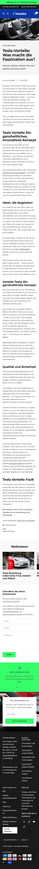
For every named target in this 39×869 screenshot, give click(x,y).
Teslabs (19, 383)
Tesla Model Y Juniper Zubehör (27, 751)
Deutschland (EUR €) (10, 840)
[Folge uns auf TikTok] (24, 826)
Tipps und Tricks (9, 45)
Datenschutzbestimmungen (12, 615)
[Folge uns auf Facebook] (24, 821)
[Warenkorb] (35, 14)
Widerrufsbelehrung (10, 817)
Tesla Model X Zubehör (27, 779)
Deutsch (24, 840)
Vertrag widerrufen (8, 830)
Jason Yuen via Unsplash (26, 521)
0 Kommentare (10, 525)
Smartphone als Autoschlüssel (14, 173)
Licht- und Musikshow (22, 249)
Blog (12, 773)
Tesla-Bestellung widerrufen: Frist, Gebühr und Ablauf (17, 576)
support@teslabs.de (10, 755)
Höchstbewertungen (16, 464)
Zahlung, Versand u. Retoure (10, 823)
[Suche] (8, 14)
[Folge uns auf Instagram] (29, 821)
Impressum (7, 806)
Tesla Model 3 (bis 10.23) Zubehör (28, 758)
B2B (4, 791)
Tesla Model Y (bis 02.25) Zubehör (28, 744)
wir (30, 119)
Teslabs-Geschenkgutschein (10, 796)
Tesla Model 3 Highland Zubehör (28, 765)
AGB (4, 802)
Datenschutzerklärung (10, 811)
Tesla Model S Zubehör (27, 772)
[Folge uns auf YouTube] (33, 821)
